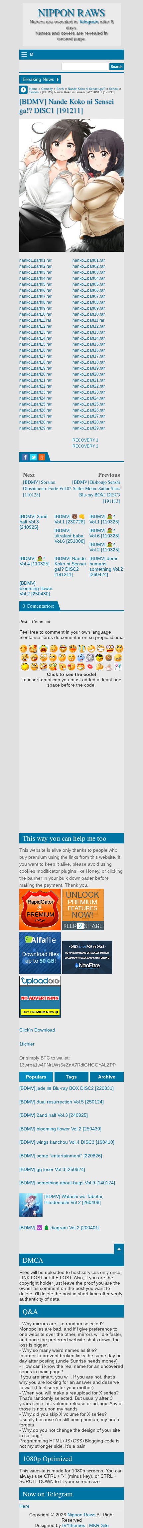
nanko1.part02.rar (35, 266)
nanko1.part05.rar (35, 284)
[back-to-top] (119, 1249)
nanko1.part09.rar (35, 308)
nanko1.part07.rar (35, 296)
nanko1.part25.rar (35, 404)
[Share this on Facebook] (25, 457)
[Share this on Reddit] (42, 457)
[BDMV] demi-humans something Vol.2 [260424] (106, 566)
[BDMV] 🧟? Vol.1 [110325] (104, 519)
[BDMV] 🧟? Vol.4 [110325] (35, 561)
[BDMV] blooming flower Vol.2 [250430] (36, 588)
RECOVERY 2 (85, 446)
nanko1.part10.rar (35, 314)
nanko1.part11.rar (35, 320)
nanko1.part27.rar (35, 416)
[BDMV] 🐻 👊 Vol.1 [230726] (70, 519)
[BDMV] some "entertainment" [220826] (60, 1155)
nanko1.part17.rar (35, 356)
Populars (36, 1076)
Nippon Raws (71, 12)
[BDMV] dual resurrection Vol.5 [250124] (61, 1101)
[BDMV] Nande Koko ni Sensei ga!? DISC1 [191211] (66, 106)
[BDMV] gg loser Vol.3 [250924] (52, 1169)
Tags (71, 1076)
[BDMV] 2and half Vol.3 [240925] (34, 522)
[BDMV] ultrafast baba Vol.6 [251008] (70, 536)
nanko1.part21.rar (35, 380)
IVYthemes (73, 1525)
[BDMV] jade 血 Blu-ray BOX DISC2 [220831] (66, 1088)
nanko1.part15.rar (35, 344)
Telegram (88, 21)
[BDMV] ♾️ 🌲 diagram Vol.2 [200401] (59, 1227)
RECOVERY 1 (85, 440)
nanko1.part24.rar (35, 398)
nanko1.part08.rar (35, 302)
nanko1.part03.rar (35, 272)
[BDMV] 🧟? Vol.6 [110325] (104, 533)
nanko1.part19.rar (35, 368)
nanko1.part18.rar (35, 362)
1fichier (27, 1044)
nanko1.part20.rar (35, 374)
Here (24, 1506)
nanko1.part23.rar (35, 392)
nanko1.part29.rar (35, 428)
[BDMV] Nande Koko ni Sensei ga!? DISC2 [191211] (70, 566)
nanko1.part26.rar (35, 410)
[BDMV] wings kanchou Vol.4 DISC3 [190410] (66, 1142)
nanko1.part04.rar (35, 278)
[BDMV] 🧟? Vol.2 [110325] (104, 547)
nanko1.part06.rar (35, 290)
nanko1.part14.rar (35, 338)
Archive (106, 1076)
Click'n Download (37, 1030)
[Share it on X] (33, 457)
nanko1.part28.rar (35, 422)
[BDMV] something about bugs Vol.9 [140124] (67, 1182)
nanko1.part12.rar (35, 326)
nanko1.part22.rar (35, 386)
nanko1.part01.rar (35, 260)
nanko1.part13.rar (35, 332)
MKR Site (99, 1525)
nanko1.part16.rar (35, 350)
